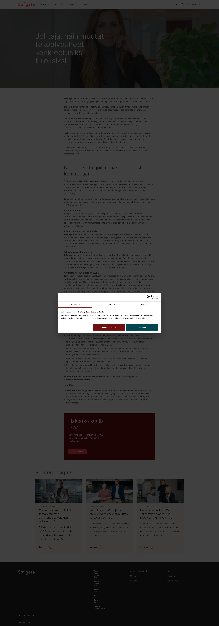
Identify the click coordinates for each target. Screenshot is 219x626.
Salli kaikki (142, 327)
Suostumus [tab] (75, 304)
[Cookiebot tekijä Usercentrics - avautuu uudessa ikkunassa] (148, 297)
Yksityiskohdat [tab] (109, 304)
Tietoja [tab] (143, 304)
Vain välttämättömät (109, 327)
